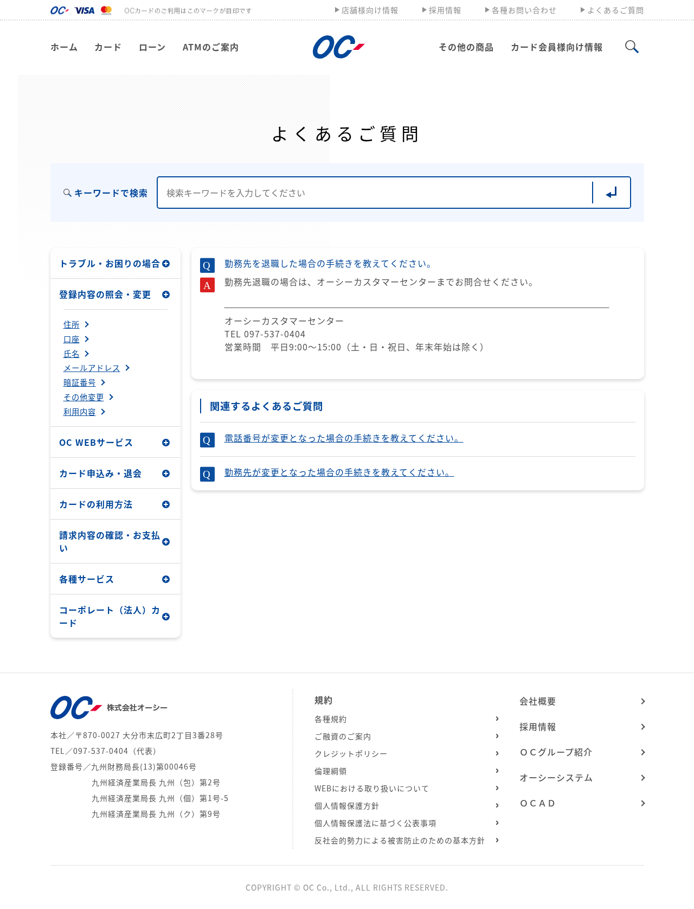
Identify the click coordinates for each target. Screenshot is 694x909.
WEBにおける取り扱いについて (371, 788)
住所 (71, 324)
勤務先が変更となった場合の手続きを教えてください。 (339, 471)
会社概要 (537, 700)
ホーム (64, 46)
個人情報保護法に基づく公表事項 (375, 822)
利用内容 (79, 412)
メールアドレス (91, 368)
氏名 (71, 354)
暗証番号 (79, 382)
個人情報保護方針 (347, 805)
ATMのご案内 (211, 46)
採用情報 (445, 9)
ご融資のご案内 (342, 736)
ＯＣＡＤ (537, 802)
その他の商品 (466, 46)
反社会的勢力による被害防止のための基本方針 (399, 840)
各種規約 (330, 718)
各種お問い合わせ (524, 9)
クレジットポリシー (351, 753)
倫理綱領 (330, 770)
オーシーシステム (556, 777)
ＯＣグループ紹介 (556, 751)
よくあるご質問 (615, 9)
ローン (152, 46)
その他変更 (83, 397)
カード (108, 46)
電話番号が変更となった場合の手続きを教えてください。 (344, 437)
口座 (71, 339)
